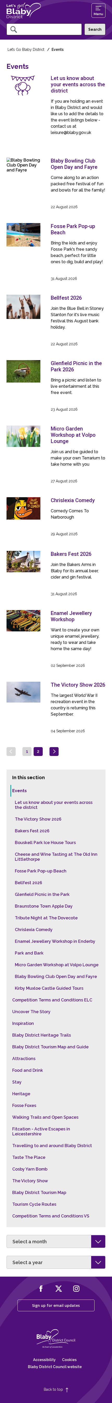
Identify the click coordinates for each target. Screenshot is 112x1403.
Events (19, 790)
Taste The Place (28, 1157)
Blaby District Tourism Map (39, 1192)
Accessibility (44, 1360)
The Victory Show (30, 1180)
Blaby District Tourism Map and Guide (50, 1046)
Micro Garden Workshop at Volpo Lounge (56, 964)
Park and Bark (29, 953)
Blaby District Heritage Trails (41, 1035)
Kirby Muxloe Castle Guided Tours (49, 988)
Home (24, 10)
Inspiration (23, 1023)
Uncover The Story (31, 1011)
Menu (98, 14)
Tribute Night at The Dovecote (46, 917)
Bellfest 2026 (28, 882)
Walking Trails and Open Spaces (45, 1117)
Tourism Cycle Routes (34, 1204)
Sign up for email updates (56, 1305)
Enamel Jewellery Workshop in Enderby (55, 941)
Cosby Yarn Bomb (29, 1169)
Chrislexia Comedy (34, 929)
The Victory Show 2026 (38, 819)
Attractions (23, 1058)
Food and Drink (27, 1070)
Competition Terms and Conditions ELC (52, 1000)
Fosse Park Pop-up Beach (40, 871)
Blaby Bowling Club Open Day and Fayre (56, 976)
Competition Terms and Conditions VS (50, 1216)
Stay (17, 1082)
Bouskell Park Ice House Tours (45, 842)
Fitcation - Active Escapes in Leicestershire (41, 1131)
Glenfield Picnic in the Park (42, 894)
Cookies (69, 1360)
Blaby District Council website (55, 1367)
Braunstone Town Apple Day (44, 906)
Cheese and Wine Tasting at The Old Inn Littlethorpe (56, 857)
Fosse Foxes (24, 1105)
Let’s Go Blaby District (26, 49)
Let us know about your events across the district (53, 805)
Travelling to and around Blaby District (52, 1145)
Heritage (21, 1093)
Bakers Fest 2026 (32, 830)
